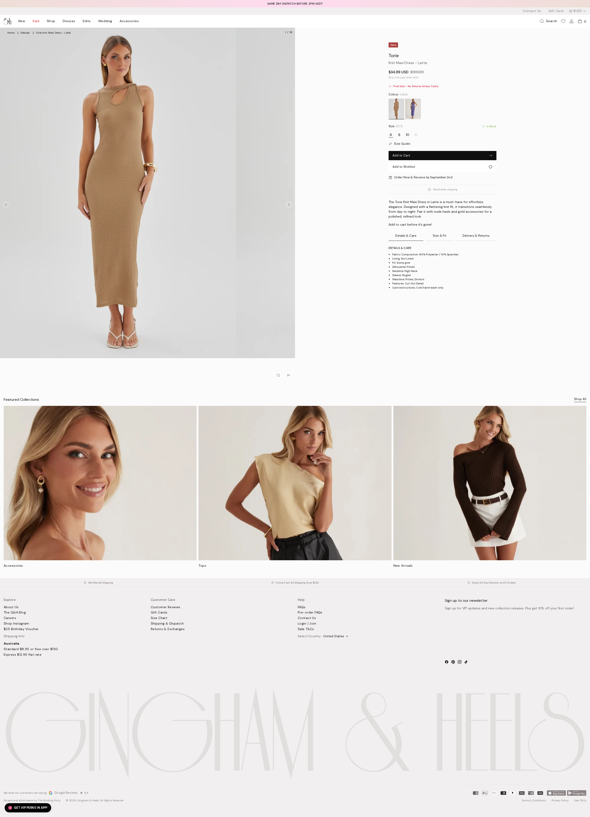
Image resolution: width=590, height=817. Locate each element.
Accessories (129, 21)
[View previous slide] (6, 204)
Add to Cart (401, 155)
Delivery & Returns (476, 236)
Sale (35, 21)
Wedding (105, 21)
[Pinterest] (453, 662)
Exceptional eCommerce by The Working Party (32, 800)
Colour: (398, 94)
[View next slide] (289, 204)
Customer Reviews (165, 607)
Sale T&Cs (306, 629)
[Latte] (396, 109)
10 (407, 134)
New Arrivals (403, 565)
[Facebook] (446, 662)
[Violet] (413, 109)
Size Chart (159, 618)
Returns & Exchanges (168, 629)
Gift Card (556, 11)
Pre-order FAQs (310, 612)
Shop (51, 21)
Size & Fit (439, 236)
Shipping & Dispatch (167, 623)
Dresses (69, 21)
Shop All (580, 399)
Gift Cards (159, 612)
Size (396, 126)
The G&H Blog (15, 612)
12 (415, 134)
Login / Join (307, 623)
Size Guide (402, 143)
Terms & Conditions (534, 800)
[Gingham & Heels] (295, 733)
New (21, 21)
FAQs (302, 607)
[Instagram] (459, 662)
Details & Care (405, 236)
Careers (10, 618)
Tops (202, 565)
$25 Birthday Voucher (21, 629)
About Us (11, 607)
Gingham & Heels (88, 800)
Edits (87, 21)
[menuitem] (21, 21)
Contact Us (532, 11)
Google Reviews (66, 793)
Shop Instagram (16, 623)
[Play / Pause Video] (288, 375)
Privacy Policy (560, 800)
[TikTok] (466, 662)
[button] (442, 167)
